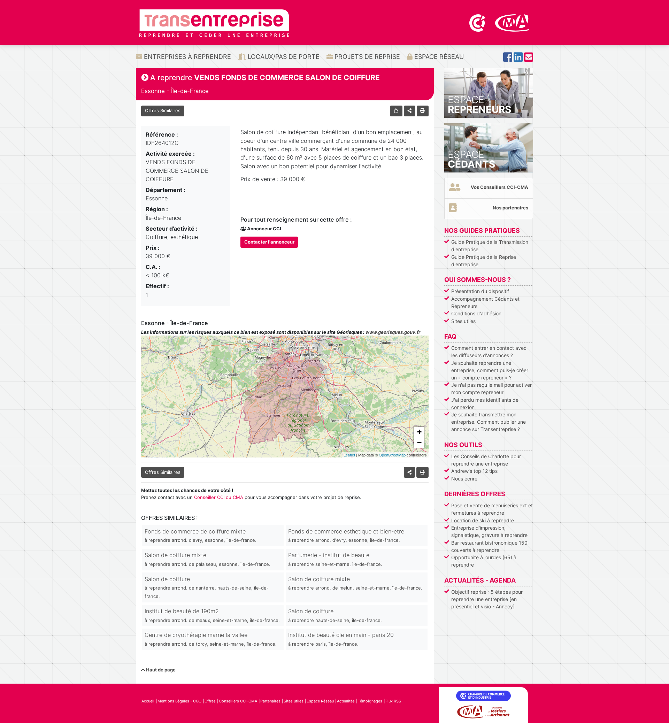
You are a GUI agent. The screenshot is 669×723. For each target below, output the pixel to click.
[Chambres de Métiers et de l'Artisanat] (512, 22)
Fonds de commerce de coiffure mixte (200, 535)
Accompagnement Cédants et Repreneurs (485, 302)
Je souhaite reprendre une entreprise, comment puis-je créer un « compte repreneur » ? (489, 370)
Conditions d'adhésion (476, 313)
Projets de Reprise (366, 56)
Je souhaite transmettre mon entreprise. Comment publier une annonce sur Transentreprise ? (488, 422)
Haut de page (160, 669)
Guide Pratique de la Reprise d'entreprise (483, 260)
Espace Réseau (438, 56)
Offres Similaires (162, 110)
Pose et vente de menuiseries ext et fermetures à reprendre (492, 509)
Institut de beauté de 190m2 (212, 615)
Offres (210, 701)
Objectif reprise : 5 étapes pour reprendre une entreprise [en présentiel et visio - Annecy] (487, 599)
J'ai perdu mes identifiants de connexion (484, 403)
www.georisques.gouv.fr (393, 332)
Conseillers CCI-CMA (238, 701)
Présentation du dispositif (480, 291)
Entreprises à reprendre (186, 56)
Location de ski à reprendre (482, 520)
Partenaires (270, 701)
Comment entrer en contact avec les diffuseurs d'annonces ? (488, 351)
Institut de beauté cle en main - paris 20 (341, 638)
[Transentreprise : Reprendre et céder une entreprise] (214, 22)
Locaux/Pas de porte (283, 56)
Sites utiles (463, 321)
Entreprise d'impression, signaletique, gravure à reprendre (489, 531)
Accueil (147, 701)
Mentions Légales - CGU (179, 701)
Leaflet (349, 454)
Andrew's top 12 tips (474, 471)
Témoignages (370, 701)
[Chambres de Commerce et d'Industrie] (478, 22)
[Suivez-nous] (507, 59)
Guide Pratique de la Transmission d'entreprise (489, 245)
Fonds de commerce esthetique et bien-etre (346, 535)
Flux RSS (393, 701)
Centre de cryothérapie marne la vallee (211, 638)
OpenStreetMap (392, 454)
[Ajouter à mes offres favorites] (396, 111)
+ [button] (419, 432)
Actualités (346, 701)
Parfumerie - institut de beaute (335, 559)
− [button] (419, 442)
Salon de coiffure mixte (207, 559)
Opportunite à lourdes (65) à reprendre (483, 561)
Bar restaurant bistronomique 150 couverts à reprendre (489, 546)
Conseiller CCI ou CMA (218, 497)
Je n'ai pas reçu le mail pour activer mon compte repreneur (491, 388)
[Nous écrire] (528, 59)
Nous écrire (464, 479)
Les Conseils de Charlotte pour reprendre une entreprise (486, 460)
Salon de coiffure (207, 587)
